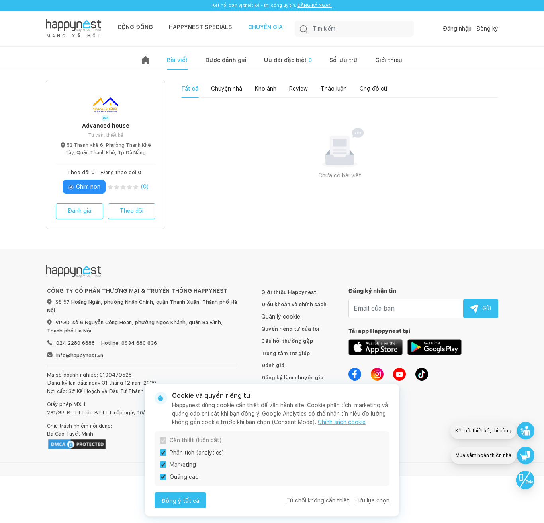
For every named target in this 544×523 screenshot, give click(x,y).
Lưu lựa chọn (372, 500)
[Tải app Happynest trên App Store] (375, 346)
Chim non (87, 186)
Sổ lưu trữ (343, 60)
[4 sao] (129, 187)
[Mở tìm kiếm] (303, 29)
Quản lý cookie (280, 316)
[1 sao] (110, 187)
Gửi (486, 308)
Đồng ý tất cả (180, 501)
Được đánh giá (226, 60)
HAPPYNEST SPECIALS (200, 27)
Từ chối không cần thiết (317, 500)
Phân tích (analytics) (197, 452)
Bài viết (177, 60)
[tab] (189, 88)
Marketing (183, 464)
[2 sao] (116, 187)
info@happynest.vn (79, 355)
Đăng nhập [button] (457, 28)
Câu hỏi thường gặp (287, 341)
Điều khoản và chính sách (294, 304)
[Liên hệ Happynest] (525, 480)
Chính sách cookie (342, 422)
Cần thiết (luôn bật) (196, 440)
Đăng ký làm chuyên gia (292, 378)
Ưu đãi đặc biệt (288, 60)
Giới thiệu (388, 60)
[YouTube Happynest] (399, 373)
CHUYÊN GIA (265, 27)
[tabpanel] (339, 164)
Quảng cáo (184, 477)
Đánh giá (79, 211)
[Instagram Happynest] (377, 373)
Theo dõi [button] (81, 172)
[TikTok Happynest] (421, 373)
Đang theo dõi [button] (121, 172)
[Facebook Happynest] (354, 373)
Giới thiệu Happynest (288, 292)
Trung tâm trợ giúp (285, 353)
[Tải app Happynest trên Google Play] (434, 346)
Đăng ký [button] (487, 28)
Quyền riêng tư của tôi (290, 329)
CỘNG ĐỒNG (135, 27)
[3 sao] (123, 187)
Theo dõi (131, 211)
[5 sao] (136, 187)
